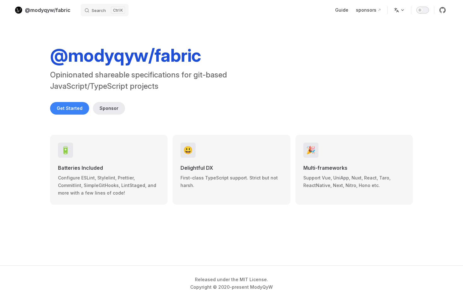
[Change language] (399, 10)
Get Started (70, 108)
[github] (442, 10)
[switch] (422, 10)
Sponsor (109, 108)
